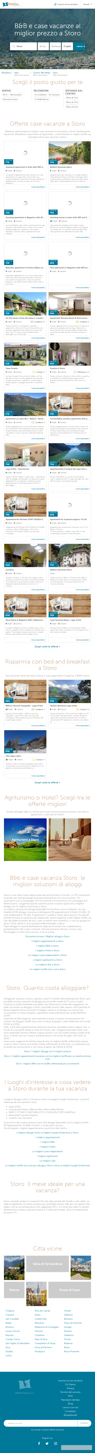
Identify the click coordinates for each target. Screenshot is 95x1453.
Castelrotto (41, 1318)
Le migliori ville (48, 1160)
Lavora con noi (70, 1407)
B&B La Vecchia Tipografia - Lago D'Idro (24, 706)
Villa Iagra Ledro (13, 756)
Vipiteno (68, 1314)
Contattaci (70, 1411)
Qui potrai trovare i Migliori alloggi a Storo (47, 936)
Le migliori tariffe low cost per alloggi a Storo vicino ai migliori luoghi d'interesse (47, 1165)
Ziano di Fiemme (73, 1322)
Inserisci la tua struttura (70, 1380)
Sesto (38, 1314)
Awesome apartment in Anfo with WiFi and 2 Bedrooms (31, 167)
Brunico (10, 1327)
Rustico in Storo (57, 368)
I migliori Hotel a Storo (47, 950)
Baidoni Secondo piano (61, 167)
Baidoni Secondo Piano (61, 570)
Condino (10, 570)
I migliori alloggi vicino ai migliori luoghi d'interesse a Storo (47, 1132)
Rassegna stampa (70, 1399)
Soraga (67, 1327)
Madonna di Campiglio (47, 1327)
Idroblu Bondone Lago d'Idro (63, 706)
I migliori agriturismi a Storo (47, 959)
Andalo (9, 1351)
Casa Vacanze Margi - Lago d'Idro (65, 620)
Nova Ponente (71, 1351)
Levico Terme (13, 1331)
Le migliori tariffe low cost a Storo (47, 969)
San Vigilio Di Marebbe (17, 1343)
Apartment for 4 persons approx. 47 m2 (68, 519)
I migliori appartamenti (47, 1137)
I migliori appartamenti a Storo (47, 941)
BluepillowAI (70, 1415)
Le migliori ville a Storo (47, 964)
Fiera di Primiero (43, 1347)
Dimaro (68, 1331)
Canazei (10, 1314)
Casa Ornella (12, 368)
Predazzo (40, 1351)
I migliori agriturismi (47, 1156)
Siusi (8, 1347)
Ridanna (68, 1343)
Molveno (39, 1322)
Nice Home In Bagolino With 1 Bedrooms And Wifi (29, 620)
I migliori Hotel (47, 1146)
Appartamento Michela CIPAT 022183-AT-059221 (28, 519)
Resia (67, 1347)
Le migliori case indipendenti (47, 1151)
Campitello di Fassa (45, 1343)
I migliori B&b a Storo (47, 945)
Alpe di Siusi (41, 1339)
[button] (39, 1444)
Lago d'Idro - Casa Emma (17, 469)
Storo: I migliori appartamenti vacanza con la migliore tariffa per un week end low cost (47, 1057)
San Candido (12, 1318)
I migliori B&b (47, 1142)
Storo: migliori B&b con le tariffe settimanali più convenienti (47, 1063)
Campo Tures (13, 1339)
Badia (8, 1322)
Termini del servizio (70, 1392)
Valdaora (68, 1335)
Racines (10, 1335)
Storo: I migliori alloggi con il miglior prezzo (47, 1051)
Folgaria (10, 1310)
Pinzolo (39, 1331)
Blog (70, 1403)
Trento (67, 1339)
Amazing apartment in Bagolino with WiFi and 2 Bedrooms (33, 217)
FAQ (70, 1395)
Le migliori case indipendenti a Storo (47, 955)
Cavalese (39, 1335)
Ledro (9, 1355)
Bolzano (68, 1318)
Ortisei (67, 1310)
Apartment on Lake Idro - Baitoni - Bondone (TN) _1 (30, 419)
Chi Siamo (70, 1384)
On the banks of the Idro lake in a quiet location (28, 318)
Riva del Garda (42, 1310)
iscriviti (84, 1423)
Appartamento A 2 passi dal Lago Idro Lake (70, 469)
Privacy (70, 1388)
